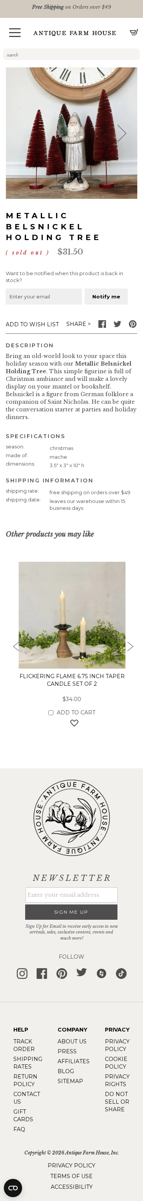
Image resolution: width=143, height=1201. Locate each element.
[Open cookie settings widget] (13, 1188)
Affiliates (74, 1061)
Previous (13, 649)
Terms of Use (71, 1176)
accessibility (72, 1186)
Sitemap (70, 1081)
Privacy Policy (71, 1165)
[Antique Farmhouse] (75, 33)
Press (67, 1051)
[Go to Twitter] (117, 325)
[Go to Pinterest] (133, 325)
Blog (66, 1071)
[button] (14, 33)
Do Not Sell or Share (117, 1102)
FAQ (19, 1129)
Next (129, 649)
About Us (72, 1041)
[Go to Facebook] (102, 325)
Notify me (106, 296)
